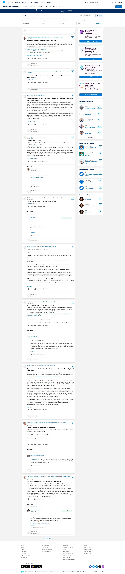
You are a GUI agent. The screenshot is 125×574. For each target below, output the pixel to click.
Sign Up (119, 6)
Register (70, 10)
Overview (25, 6)
